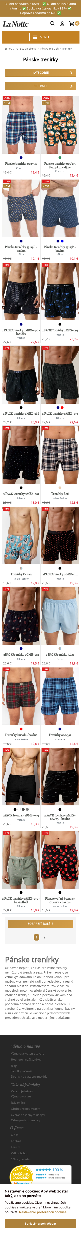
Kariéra (15, 1147)
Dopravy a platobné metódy (29, 1076)
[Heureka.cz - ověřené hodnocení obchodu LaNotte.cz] (41, 1177)
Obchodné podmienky (25, 1109)
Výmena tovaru (21, 1096)
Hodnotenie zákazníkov (26, 1059)
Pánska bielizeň (49, 48)
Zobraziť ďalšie (40, 924)
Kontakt (16, 1141)
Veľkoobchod (19, 1153)
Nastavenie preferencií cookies (43, 1212)
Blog (14, 1066)
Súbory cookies (21, 1159)
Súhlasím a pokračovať (40, 1223)
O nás (14, 1135)
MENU (44, 37)
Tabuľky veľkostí (21, 1071)
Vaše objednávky (22, 1091)
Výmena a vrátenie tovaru (27, 1053)
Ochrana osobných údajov (28, 1115)
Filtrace (41, 86)
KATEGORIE (40, 73)
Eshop (8, 48)
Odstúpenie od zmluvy (25, 1120)
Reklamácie (18, 1103)
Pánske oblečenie (26, 48)
